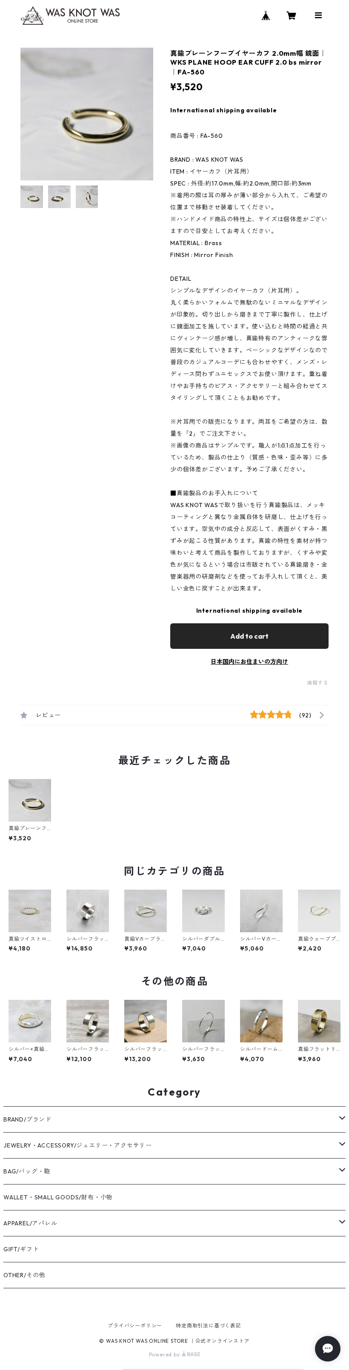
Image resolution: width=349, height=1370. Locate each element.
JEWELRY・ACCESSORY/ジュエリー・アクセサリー (77, 1145)
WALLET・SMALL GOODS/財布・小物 (58, 1197)
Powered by (165, 1354)
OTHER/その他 (24, 1275)
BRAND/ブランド (27, 1119)
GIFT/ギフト (21, 1249)
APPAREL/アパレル (30, 1223)
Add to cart (249, 636)
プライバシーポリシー (135, 1325)
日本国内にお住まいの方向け (249, 661)
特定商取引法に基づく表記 (208, 1325)
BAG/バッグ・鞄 (26, 1171)
